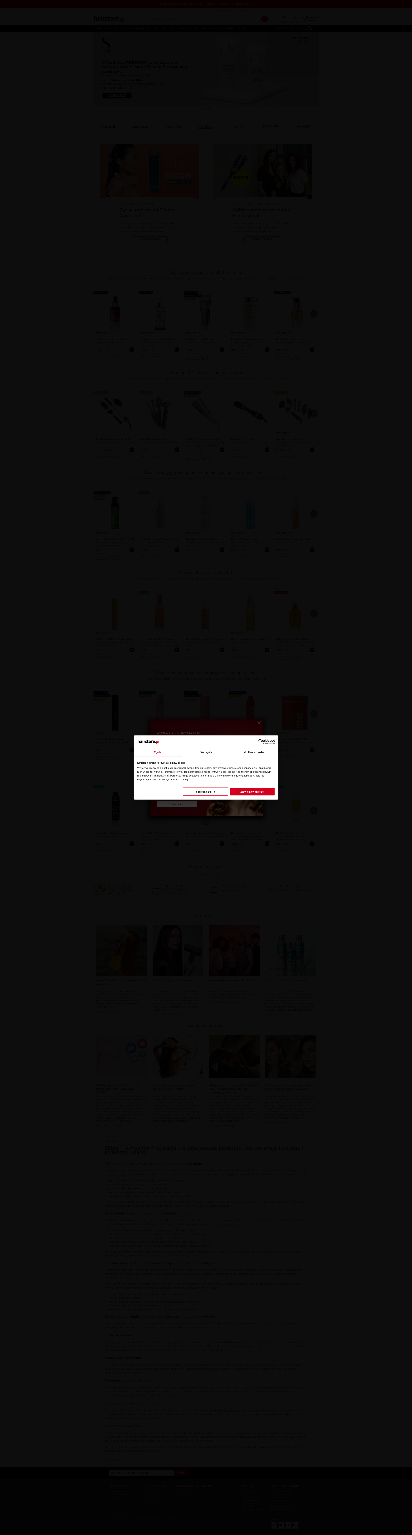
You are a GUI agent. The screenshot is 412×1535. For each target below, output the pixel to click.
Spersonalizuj (203, 791)
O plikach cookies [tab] (254, 752)
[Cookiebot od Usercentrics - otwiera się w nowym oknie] (261, 741)
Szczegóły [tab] (206, 752)
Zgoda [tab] (157, 752)
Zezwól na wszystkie (252, 791)
